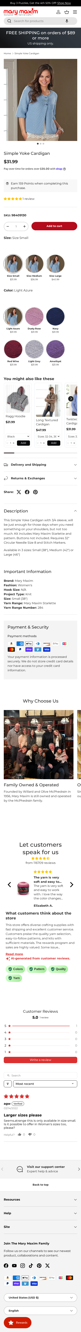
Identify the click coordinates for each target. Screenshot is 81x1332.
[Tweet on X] (19, 492)
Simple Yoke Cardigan (27, 53)
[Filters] (8, 1083)
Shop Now (64, 3)
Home (7, 53)
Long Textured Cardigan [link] (47, 422)
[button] (67, 21)
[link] (18, 399)
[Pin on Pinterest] (35, 492)
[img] (40, 858)
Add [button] (23, 443)
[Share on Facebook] (27, 492)
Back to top (41, 1184)
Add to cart (54, 226)
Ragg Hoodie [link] (15, 416)
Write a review (40, 1060)
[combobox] (40, 21)
